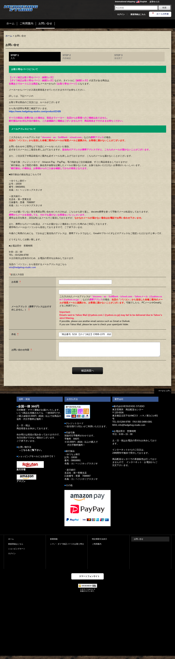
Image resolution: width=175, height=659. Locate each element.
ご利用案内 (96, 544)
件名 (14, 334)
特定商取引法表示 (99, 539)
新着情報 (54, 539)
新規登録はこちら (138, 14)
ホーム (11, 539)
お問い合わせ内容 (20, 349)
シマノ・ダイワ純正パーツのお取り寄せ (67, 544)
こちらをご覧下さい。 (32, 450)
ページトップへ (164, 391)
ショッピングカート (16, 549)
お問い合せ (138, 539)
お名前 (15, 282)
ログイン (121, 14)
